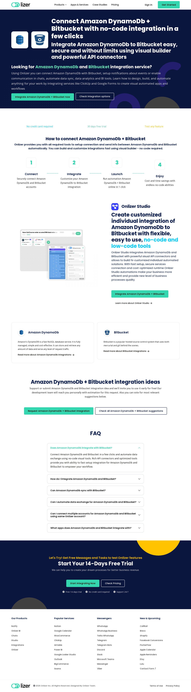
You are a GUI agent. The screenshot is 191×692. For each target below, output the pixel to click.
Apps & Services (79, 4)
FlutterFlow (145, 645)
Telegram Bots (104, 645)
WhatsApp (102, 626)
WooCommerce (62, 635)
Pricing (115, 4)
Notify (14, 626)
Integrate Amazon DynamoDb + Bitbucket (139, 294)
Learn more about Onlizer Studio (132, 303)
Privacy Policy (173, 685)
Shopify (143, 635)
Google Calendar (63, 630)
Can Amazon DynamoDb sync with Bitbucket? (78, 490)
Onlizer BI (15, 630)
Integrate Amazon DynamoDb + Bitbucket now (42, 97)
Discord (101, 649)
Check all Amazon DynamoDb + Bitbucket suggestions (131, 411)
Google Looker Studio (65, 654)
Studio (14, 640)
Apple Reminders (148, 654)
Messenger (102, 664)
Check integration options (95, 96)
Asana (57, 668)
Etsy (142, 659)
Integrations (17, 645)
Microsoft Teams (105, 659)
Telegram (102, 640)
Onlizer (14, 649)
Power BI (58, 649)
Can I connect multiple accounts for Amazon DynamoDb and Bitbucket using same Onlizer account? (93, 515)
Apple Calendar (148, 649)
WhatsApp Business (107, 630)
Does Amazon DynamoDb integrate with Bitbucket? (81, 447)
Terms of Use (156, 685)
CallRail (144, 626)
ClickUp (58, 640)
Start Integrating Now (83, 583)
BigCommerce (61, 664)
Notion (57, 626)
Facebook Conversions (151, 640)
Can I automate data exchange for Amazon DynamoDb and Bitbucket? (93, 502)
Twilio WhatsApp (105, 635)
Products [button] (59, 4)
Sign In (148, 4)
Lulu (142, 664)
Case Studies (100, 4)
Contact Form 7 (148, 668)
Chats (14, 635)
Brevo (143, 630)
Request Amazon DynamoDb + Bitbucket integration (59, 411)
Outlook (58, 659)
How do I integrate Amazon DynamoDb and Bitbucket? (83, 479)
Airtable (58, 645)
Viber (99, 668)
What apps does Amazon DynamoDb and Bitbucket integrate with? (90, 528)
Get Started (169, 4)
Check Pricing (113, 583)
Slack (99, 654)
